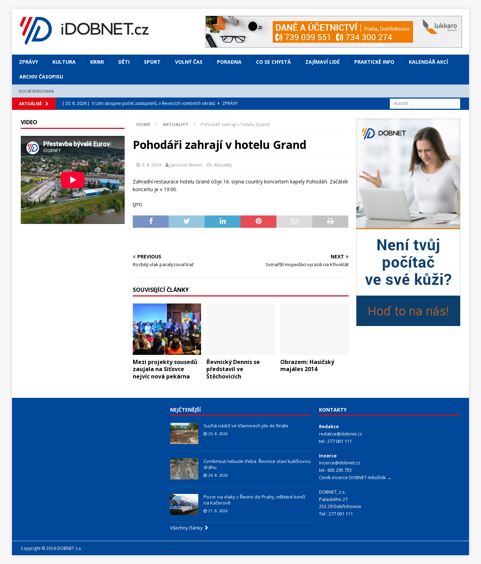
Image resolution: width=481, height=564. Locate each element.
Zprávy (28, 61)
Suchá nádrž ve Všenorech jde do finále (246, 425)
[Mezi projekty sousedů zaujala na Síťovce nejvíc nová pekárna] (167, 329)
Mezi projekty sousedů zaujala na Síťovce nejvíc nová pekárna (165, 369)
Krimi (97, 61)
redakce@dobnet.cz (340, 434)
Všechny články (187, 528)
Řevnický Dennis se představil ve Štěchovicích (233, 369)
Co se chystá (273, 61)
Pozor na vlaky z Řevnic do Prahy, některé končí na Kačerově (254, 500)
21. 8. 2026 (217, 510)
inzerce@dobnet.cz (339, 462)
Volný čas (188, 61)
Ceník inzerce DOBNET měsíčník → (355, 477)
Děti (124, 61)
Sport (152, 61)
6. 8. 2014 (151, 165)
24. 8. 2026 (217, 475)
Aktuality (223, 165)
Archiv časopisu (41, 76)
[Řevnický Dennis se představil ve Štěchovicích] (240, 329)
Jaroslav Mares (186, 165)
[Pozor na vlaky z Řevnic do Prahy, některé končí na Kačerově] (184, 504)
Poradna (229, 61)
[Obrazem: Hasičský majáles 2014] (314, 329)
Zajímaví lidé (322, 61)
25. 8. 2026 (217, 433)
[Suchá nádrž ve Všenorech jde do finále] (184, 433)
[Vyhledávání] (425, 103)
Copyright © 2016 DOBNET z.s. (51, 548)
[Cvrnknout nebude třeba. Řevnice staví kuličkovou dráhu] (184, 469)
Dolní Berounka (36, 91)
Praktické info (374, 61)
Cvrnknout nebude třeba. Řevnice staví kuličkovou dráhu (257, 464)
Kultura (64, 61)
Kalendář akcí (428, 61)
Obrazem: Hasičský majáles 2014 (307, 365)
